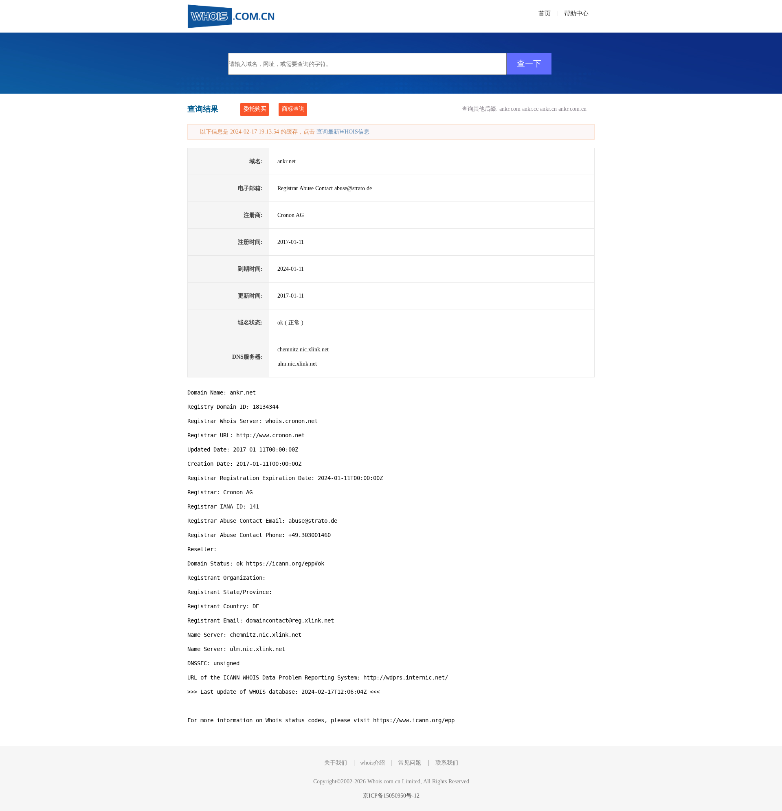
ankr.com (510, 109)
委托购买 (255, 109)
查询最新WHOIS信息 (342, 132)
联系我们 (446, 763)
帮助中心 (576, 13)
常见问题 (409, 763)
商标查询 (293, 109)
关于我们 (335, 763)
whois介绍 (372, 763)
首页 (544, 13)
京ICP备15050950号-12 (391, 796)
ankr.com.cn (572, 109)
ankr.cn (548, 109)
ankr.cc (530, 109)
